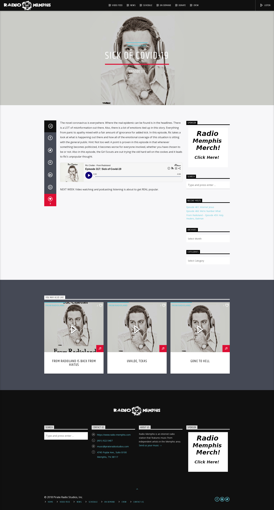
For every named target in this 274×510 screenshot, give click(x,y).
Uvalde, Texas (137, 361)
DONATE (182, 5)
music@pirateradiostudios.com (113, 446)
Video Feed (117, 5)
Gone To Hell (200, 361)
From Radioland (136, 45)
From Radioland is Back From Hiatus (74, 363)
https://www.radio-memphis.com (114, 434)
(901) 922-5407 (105, 440)
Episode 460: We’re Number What (203, 211)
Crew (196, 5)
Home (50, 502)
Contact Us (138, 502)
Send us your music (149, 445)
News (133, 5)
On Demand (165, 5)
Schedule (147, 5)
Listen (267, 5)
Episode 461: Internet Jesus (200, 207)
